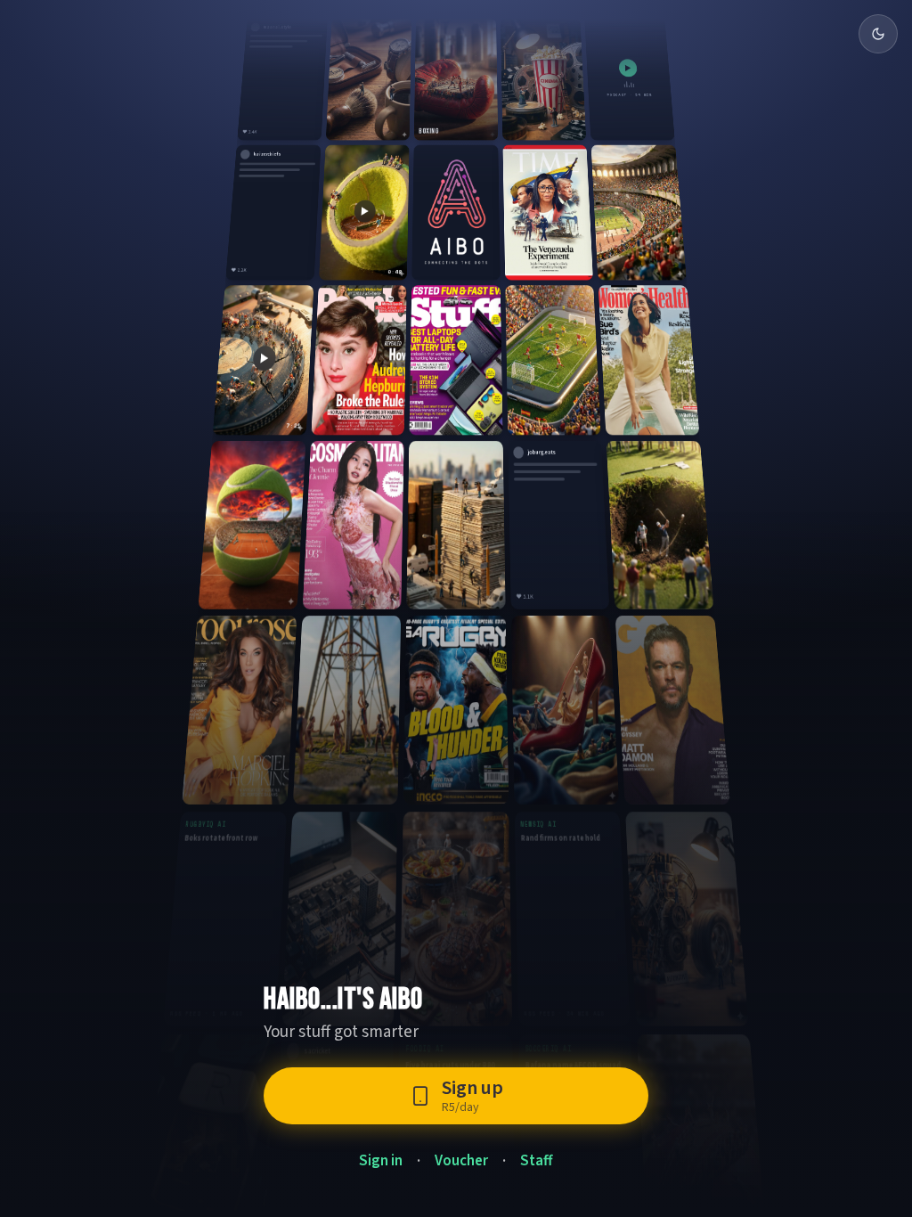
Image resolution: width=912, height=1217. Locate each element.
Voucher (461, 1161)
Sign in (381, 1161)
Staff (536, 1161)
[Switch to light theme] (878, 33)
